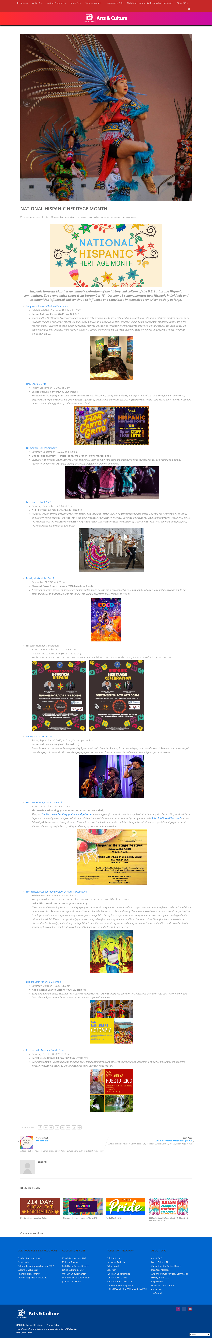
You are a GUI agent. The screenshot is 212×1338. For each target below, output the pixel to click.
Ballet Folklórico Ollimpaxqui (166, 818)
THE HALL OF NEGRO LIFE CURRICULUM (128, 1288)
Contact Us (156, 1289)
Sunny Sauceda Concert (39, 736)
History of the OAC (160, 1277)
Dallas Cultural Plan (160, 1262)
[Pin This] (51, 1127)
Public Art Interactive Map (119, 1281)
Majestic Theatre (70, 1262)
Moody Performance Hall (74, 1258)
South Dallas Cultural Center (76, 1277)
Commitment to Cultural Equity (166, 1266)
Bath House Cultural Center (75, 1266)
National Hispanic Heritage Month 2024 (80, 1218)
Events (117, 217)
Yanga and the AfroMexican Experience (47, 306)
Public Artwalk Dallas (117, 1277)
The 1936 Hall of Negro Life (120, 1285)
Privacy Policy (53, 1325)
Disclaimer (39, 1325)
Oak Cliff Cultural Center (74, 1273)
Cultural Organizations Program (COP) (36, 1266)
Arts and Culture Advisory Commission (70, 217)
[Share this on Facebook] (40, 1127)
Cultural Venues (106, 217)
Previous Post (41, 1139)
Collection (111, 1269)
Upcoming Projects (116, 1262)
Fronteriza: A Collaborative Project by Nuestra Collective (56, 891)
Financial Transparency (29, 1273)
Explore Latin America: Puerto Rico (45, 1050)
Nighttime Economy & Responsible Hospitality (150, 2)
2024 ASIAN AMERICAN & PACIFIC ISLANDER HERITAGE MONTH (168, 1219)
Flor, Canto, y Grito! (36, 383)
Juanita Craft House (71, 1281)
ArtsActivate (23, 1262)
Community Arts (115, 2)
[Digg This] (68, 1127)
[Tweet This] (46, 1127)
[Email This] (74, 1127)
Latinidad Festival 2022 (38, 502)
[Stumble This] (62, 1127)
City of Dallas (93, 217)
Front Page (125, 217)
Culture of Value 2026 (28, 1269)
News (133, 217)
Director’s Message (160, 1269)
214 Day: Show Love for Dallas (33, 1218)
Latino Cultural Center (73, 1269)
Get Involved (113, 1266)
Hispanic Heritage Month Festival (44, 802)
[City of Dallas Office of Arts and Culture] (106, 23)
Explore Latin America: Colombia (43, 981)
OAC (18, 1325)
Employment (157, 1281)
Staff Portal (156, 1293)
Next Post (173, 1139)
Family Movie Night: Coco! (40, 578)
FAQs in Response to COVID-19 (32, 1277)
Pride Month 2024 (114, 1218)
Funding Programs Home (30, 1258)
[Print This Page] (79, 1127)
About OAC (156, 1258)
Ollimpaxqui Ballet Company (41, 448)
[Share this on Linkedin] (57, 1127)
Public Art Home (114, 1258)
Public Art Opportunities (118, 1273)
